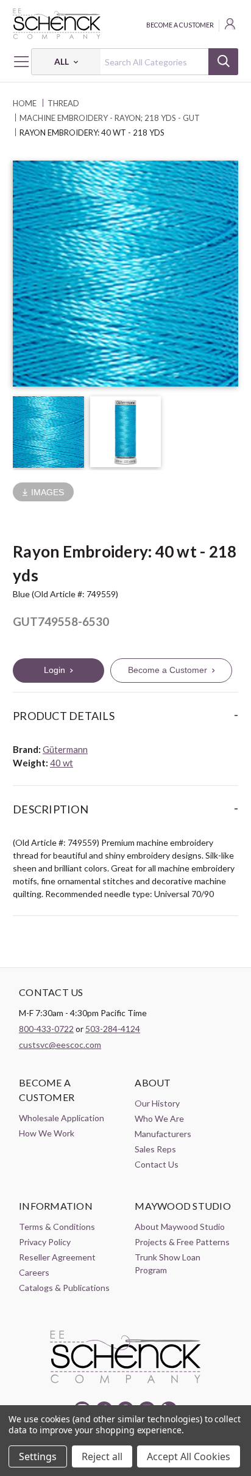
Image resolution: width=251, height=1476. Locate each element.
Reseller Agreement (57, 1257)
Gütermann (65, 749)
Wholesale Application (61, 1118)
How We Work (46, 1133)
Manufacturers (163, 1134)
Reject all (102, 1456)
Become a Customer (180, 25)
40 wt (61, 762)
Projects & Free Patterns (182, 1242)
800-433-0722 (46, 1028)
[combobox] (134, 61)
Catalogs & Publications (64, 1287)
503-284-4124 (112, 1028)
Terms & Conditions (57, 1226)
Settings (38, 1456)
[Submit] (223, 62)
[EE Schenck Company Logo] (125, 24)
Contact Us (157, 1164)
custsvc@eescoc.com (60, 1044)
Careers (34, 1272)
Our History (157, 1103)
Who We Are (159, 1118)
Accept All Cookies (188, 1456)
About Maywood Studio (180, 1226)
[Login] (230, 25)
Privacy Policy (45, 1242)
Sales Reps (155, 1149)
